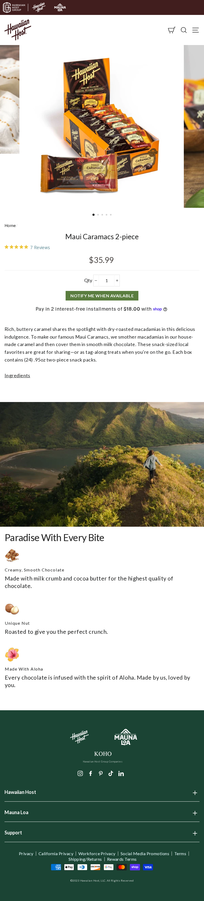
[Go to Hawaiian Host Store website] (39, 7)
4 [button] (107, 215)
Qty (88, 280)
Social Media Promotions (145, 853)
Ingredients (17, 375)
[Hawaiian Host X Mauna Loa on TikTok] (110, 773)
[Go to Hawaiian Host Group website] (14, 7)
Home (10, 225)
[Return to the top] (184, 881)
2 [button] (98, 215)
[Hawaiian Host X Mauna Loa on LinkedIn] (121, 773)
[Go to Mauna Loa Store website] (60, 7)
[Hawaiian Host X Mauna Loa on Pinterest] (100, 773)
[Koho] (103, 753)
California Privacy (56, 853)
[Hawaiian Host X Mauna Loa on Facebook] (90, 773)
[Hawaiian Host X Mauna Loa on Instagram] (80, 773)
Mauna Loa (16, 814)
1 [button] (93, 215)
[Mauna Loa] (126, 737)
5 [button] (111, 215)
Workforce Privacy (97, 853)
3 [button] (102, 215)
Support (13, 834)
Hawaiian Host (20, 794)
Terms (180, 853)
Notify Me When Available (102, 295)
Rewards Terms (122, 859)
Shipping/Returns (85, 859)
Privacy (26, 853)
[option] (102, 126)
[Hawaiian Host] (79, 737)
